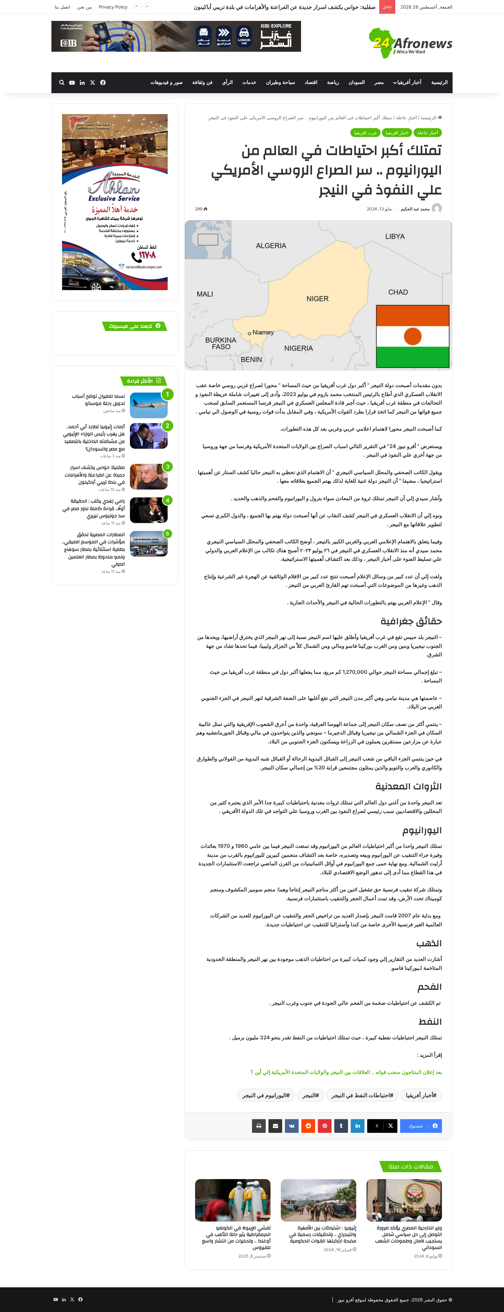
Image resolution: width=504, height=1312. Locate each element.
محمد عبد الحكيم (415, 208)
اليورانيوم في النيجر (264, 1095)
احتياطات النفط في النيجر (361, 1095)
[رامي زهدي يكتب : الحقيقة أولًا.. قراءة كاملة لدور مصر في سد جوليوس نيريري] (149, 510)
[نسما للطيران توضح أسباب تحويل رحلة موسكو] (149, 405)
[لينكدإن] (357, 1126)
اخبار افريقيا (397, 132)
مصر (379, 82)
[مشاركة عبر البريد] (275, 1126)
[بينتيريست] (325, 1126)
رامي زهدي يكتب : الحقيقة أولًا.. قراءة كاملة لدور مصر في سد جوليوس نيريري (287, 6)
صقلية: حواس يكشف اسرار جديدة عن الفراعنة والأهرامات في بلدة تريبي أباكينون (95, 475)
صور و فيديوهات (167, 82)
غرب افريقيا (365, 132)
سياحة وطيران (280, 82)
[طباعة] (259, 1126)
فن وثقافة (202, 82)
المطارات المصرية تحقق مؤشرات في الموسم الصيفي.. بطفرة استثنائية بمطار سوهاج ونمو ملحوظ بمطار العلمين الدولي (93, 549)
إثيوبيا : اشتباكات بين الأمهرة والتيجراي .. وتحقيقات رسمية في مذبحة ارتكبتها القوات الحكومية (322, 1235)
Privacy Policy (113, 7)
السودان (357, 82)
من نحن (84, 7)
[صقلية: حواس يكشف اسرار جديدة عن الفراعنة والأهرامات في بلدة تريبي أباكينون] (149, 477)
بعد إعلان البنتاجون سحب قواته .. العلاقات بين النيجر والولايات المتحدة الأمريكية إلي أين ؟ (345, 1072)
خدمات (249, 82)
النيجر (308, 1095)
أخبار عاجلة (406, 117)
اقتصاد (311, 82)
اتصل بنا (62, 7)
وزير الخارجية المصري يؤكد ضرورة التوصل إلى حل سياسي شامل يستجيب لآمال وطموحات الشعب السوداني (408, 1238)
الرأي (227, 82)
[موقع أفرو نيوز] (411, 43)
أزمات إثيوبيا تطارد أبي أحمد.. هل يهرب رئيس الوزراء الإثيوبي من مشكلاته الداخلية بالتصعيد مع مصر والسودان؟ (94, 438)
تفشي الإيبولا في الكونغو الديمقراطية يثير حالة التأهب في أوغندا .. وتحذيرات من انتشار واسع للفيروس (236, 1238)
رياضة (333, 82)
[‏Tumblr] (341, 1126)
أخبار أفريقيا (409, 82)
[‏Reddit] (308, 1126)
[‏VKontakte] (292, 1126)
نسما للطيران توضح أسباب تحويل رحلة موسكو (98, 400)
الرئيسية (439, 82)
